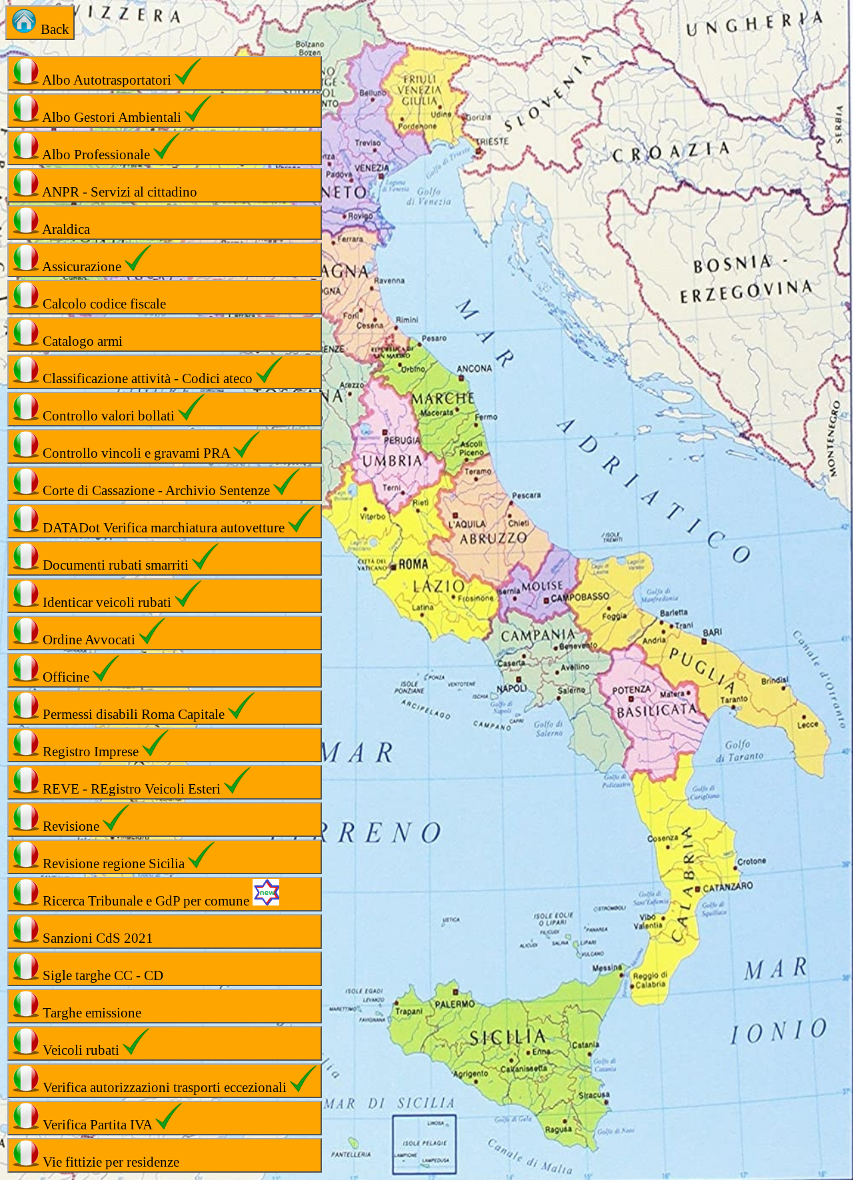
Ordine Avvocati (89, 640)
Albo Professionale (96, 155)
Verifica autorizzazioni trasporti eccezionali (164, 1087)
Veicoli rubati (81, 1050)
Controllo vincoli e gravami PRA (136, 453)
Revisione (71, 826)
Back (53, 29)
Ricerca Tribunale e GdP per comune (146, 901)
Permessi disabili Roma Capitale (133, 714)
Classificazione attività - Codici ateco (147, 378)
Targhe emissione (90, 1013)
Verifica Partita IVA (97, 1125)
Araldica (64, 229)
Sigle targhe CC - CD (101, 975)
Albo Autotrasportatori (107, 80)
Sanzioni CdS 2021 (96, 938)
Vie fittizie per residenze (109, 1162)
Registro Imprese (90, 752)
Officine (66, 677)
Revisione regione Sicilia (113, 864)
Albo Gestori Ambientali (112, 117)
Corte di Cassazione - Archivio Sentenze (156, 490)
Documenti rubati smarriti (115, 565)
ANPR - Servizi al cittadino (118, 192)
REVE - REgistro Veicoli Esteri (131, 789)
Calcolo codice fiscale (102, 304)
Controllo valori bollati (108, 416)
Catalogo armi (81, 341)
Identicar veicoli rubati (107, 602)
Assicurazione (82, 267)
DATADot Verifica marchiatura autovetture (163, 528)
